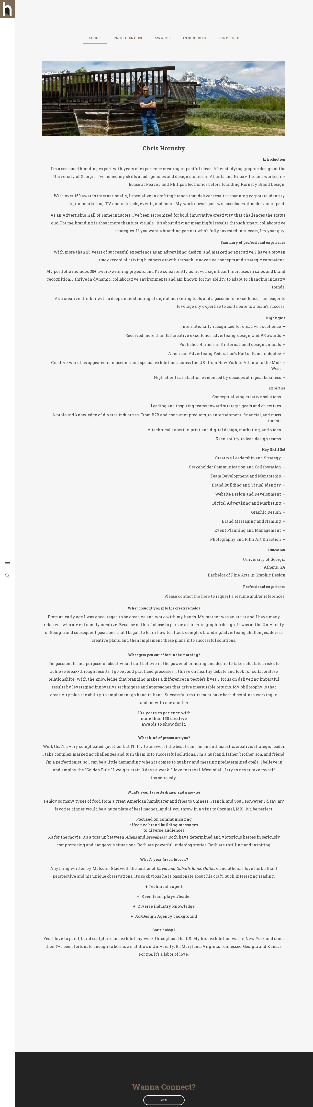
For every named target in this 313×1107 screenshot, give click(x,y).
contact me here (194, 596)
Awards (162, 38)
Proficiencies (127, 38)
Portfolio (229, 38)
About (94, 38)
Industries (194, 38)
